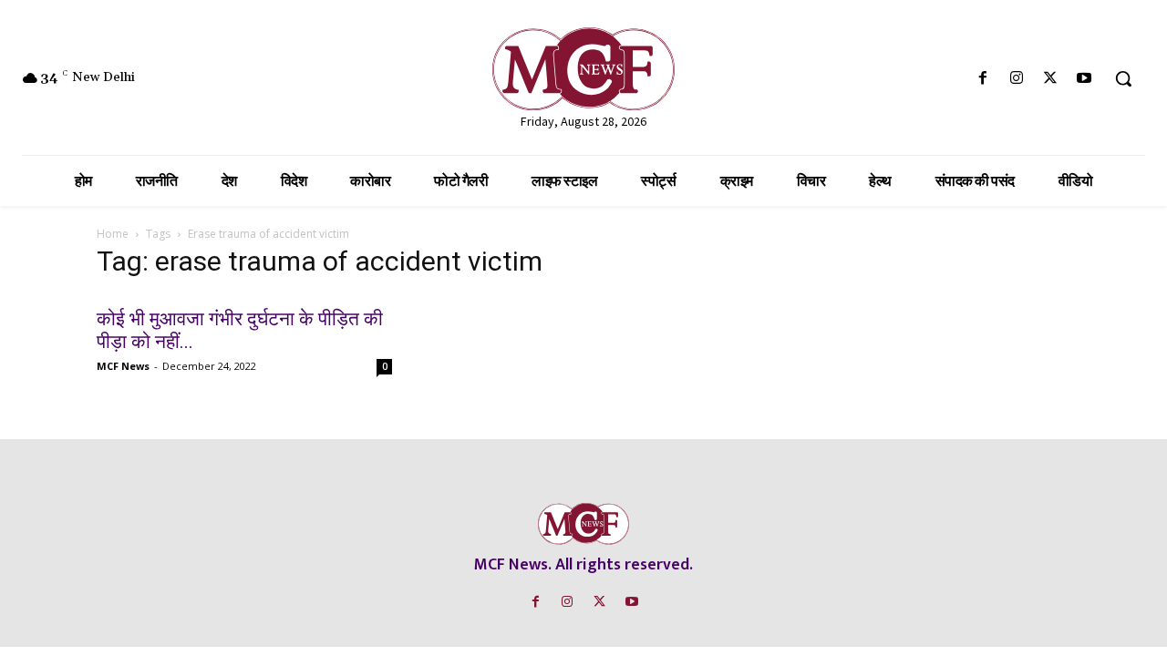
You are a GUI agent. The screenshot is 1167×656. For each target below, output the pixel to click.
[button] (1123, 78)
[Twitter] (1050, 79)
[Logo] (583, 68)
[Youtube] (1084, 79)
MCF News (123, 366)
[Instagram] (1016, 79)
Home (113, 233)
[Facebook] (982, 79)
